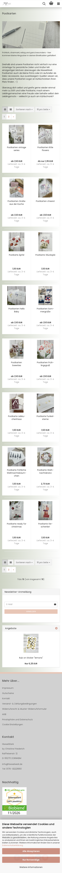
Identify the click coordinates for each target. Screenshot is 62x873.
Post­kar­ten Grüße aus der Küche (16, 202)
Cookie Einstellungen (12, 724)
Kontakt (6, 698)
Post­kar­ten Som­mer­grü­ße (45, 310)
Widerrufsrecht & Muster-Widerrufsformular (24, 708)
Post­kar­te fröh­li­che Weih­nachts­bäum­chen (16, 473)
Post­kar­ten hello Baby (17, 310)
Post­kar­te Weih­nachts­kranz (45, 471)
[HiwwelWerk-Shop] (6, 3)
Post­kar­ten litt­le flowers (45, 149)
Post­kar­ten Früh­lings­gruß (45, 364)
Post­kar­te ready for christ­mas (16, 525)
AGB (4, 714)
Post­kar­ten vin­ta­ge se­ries (16, 149)
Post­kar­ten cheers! (45, 201)
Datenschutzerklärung (12, 845)
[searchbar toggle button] (44, 3)
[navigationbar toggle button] (58, 3)
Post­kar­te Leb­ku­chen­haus (16, 418)
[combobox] (24, 109)
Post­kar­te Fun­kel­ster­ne (45, 418)
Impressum (8, 688)
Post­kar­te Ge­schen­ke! (45, 525)
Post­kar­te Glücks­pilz (45, 254)
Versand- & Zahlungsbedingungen (19, 703)
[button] (5, 109)
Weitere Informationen (31, 867)
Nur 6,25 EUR (31, 663)
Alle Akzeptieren (31, 851)
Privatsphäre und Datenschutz (17, 719)
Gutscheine (8, 693)
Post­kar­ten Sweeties (16, 364)
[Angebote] (56, 628)
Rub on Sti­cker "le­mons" (31, 657)
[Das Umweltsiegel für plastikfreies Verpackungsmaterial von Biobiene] (14, 801)
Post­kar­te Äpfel (16, 254)
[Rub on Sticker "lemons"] (31, 643)
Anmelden (31, 611)
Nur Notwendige (31, 859)
